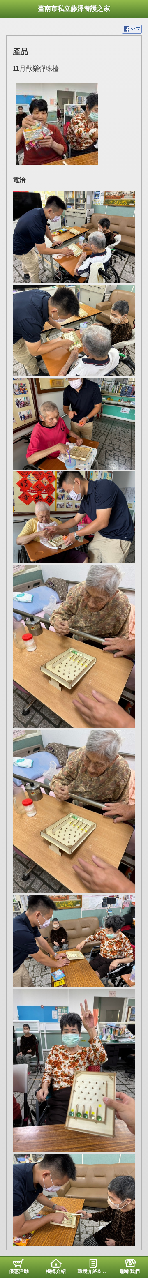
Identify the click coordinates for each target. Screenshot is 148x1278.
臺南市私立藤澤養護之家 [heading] (74, 8)
